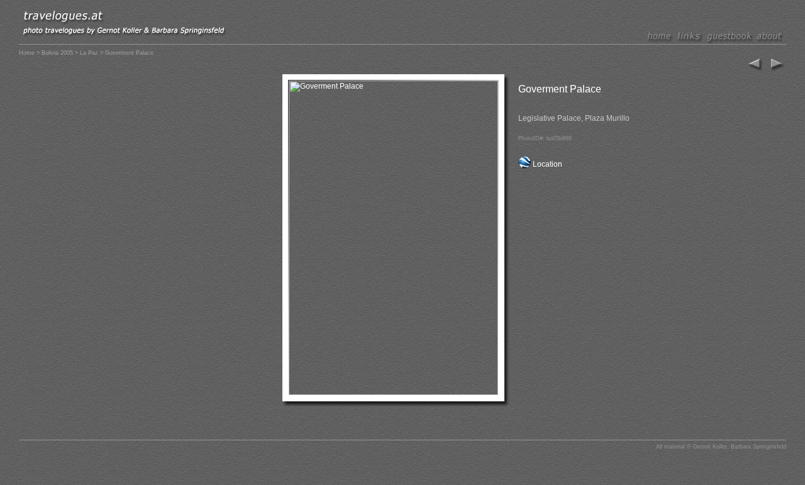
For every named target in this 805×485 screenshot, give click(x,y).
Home (27, 53)
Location (547, 164)
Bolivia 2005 (57, 53)
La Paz (89, 53)
